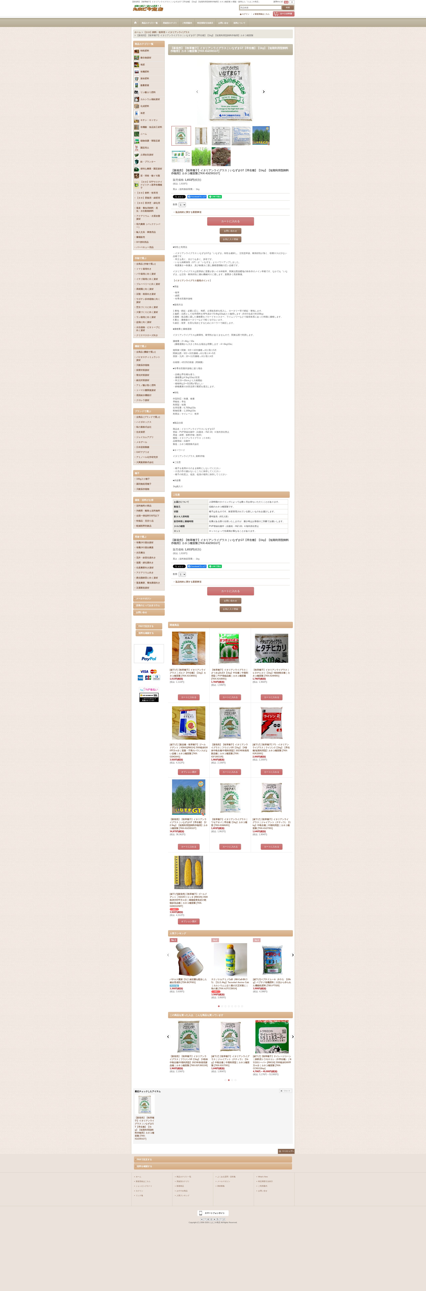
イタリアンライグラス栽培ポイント (192, 280)
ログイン (245, 14)
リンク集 (139, 1195)
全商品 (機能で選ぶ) (146, 352)
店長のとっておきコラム (148, 605)
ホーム (138, 1177)
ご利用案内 (262, 1186)
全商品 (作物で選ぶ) (146, 264)
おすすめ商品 (182, 1191)
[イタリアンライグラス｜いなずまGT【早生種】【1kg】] (230, 91)
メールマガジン (143, 598)
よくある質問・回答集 (226, 1177)
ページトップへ (288, 1151)
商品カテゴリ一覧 (184, 1177)
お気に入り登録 (230, 239)
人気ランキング (183, 1195)
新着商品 (180, 1186)
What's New (263, 1177)
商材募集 (221, 1186)
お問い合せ (141, 612)
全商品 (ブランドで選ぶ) (148, 417)
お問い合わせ (230, 231)
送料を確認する (146, 633)
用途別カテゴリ (183, 1181)
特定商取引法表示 (265, 1181)
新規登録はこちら (262, 14)
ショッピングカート (144, 1186)
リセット (287, 1091)
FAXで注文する (146, 626)
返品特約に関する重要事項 (188, 212)
